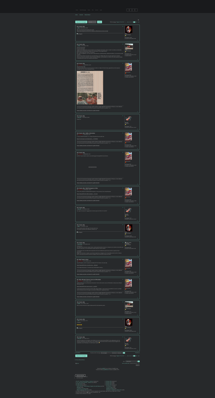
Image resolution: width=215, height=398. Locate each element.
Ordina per (110, 352)
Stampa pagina (138, 19)
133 (138, 22)
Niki (79, 27)
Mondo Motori (87, 14)
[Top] (137, 40)
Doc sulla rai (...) (109, 386)
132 (136, 22)
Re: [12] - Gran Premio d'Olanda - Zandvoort (84, 381)
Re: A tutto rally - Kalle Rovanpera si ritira (87, 188)
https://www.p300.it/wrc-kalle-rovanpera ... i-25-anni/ (87, 193)
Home (77, 10)
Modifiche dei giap (109, 388)
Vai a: (124, 361)
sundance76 (80, 64)
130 (132, 22)
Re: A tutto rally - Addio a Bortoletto (86, 133)
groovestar (80, 244)
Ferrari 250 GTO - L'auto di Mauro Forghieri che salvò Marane (89, 386)
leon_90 (79, 117)
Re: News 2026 (79, 383)
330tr (79, 45)
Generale (81, 14)
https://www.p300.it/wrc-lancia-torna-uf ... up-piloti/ (87, 286)
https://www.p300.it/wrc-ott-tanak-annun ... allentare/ (87, 265)
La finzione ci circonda (81, 388)
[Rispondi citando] (122, 26)
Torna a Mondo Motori (80, 359)
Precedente (78, 352)
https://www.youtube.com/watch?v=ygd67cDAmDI (88, 110)
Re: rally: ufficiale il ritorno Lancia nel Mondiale (89, 279)
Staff (123, 363)
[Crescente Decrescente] (121, 352)
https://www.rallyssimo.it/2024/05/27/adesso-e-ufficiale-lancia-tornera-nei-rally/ (92, 30)
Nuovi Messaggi (83, 10)
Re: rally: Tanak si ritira (82, 259)
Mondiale (78, 387)
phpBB (103, 368)
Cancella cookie (126, 363)
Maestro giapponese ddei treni (83, 389)
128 (127, 22)
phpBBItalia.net (106, 369)
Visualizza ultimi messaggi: (95, 352)
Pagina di (120, 22)
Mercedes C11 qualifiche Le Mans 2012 (113, 389)
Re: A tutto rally (81, 26)
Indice (76, 14)
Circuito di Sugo (109, 387)
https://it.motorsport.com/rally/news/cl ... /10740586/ (87, 138)
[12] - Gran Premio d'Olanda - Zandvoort (84, 382)
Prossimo (137, 352)
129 (130, 22)
